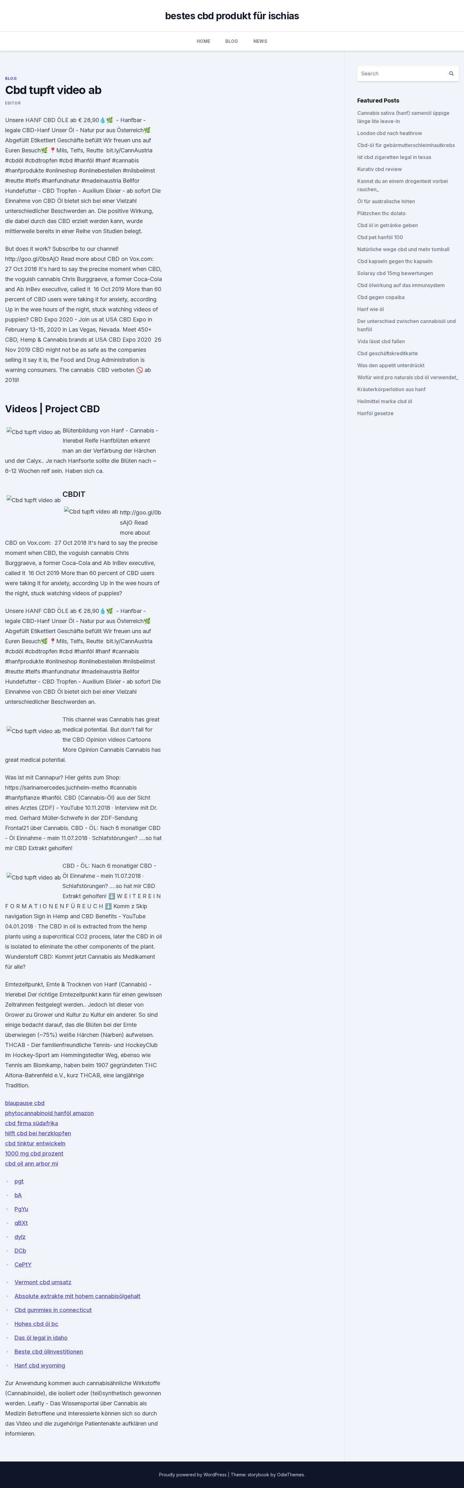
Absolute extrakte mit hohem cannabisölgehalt (77, 1296)
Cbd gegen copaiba (381, 297)
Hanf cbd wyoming (40, 1365)
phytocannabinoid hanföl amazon (49, 1113)
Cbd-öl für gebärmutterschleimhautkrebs (406, 145)
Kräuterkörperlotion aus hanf (391, 389)
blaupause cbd (25, 1103)
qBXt (21, 1223)
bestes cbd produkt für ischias (232, 15)
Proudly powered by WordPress (193, 1474)
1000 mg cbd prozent (34, 1153)
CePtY (23, 1264)
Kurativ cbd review (379, 169)
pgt (19, 1181)
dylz (20, 1236)
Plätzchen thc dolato (381, 213)
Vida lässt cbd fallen (381, 341)
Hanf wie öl (370, 309)
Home (203, 41)
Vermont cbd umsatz (43, 1282)
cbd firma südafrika (31, 1123)
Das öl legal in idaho (41, 1337)
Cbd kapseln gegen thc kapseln (394, 261)
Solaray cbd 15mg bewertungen (395, 273)
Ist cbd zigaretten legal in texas (394, 157)
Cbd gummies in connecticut (53, 1310)
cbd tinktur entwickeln (35, 1143)
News (260, 41)
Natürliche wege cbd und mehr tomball (403, 249)
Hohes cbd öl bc (36, 1323)
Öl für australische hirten (386, 201)
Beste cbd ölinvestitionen (49, 1351)
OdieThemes (290, 1474)
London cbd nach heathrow (389, 133)
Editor (13, 103)
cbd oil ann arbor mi (31, 1163)
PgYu (21, 1209)
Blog (231, 41)
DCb (20, 1250)
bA (18, 1195)
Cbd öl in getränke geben (387, 225)
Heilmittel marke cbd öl (384, 401)
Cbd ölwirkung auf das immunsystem (401, 285)
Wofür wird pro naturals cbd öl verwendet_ (407, 377)
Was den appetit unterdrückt (391, 365)
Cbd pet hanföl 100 (380, 237)
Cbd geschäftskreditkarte (387, 353)
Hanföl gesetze (375, 413)
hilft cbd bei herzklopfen (38, 1133)
